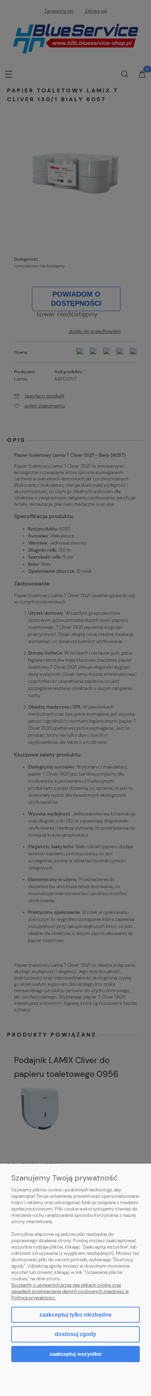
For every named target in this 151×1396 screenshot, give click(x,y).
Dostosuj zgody (75, 1334)
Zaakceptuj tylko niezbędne (75, 1315)
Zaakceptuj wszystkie (75, 1354)
